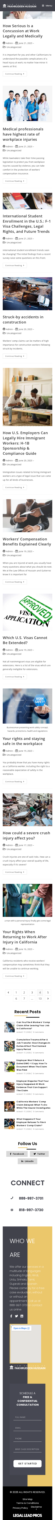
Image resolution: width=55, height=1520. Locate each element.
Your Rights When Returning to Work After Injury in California (25, 936)
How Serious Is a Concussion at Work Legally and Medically (23, 30)
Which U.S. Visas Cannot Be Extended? (25, 640)
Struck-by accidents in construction (23, 319)
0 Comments (38, 1032)
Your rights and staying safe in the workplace (24, 741)
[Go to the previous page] (8, 992)
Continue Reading (16, 73)
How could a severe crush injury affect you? (26, 835)
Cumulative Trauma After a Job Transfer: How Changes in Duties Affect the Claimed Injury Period (33, 1044)
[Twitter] (16, 1316)
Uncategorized (14, 47)
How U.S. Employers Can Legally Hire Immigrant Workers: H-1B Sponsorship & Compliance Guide (25, 443)
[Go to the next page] (48, 998)
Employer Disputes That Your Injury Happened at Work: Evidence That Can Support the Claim (32, 1086)
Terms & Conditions (27, 1502)
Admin (9, 43)
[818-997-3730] (12, 1210)
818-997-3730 (31, 1210)
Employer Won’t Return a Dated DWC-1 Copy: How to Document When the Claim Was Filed (31, 1065)
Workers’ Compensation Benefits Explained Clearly (27, 541)
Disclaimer (36, 1508)
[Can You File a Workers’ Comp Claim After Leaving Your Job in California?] (9, 1027)
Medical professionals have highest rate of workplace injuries (23, 134)
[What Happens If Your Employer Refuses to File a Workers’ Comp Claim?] (9, 1124)
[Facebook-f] (11, 1316)
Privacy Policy (20, 1507)
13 (40, 998)
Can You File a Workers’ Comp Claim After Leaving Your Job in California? (33, 1025)
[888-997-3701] (12, 1198)
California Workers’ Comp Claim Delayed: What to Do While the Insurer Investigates (33, 1105)
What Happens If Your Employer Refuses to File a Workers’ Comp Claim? (31, 1122)
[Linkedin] (21, 1316)
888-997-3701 (31, 1198)
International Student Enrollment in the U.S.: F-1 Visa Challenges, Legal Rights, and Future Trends (27, 223)
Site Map (28, 1499)
